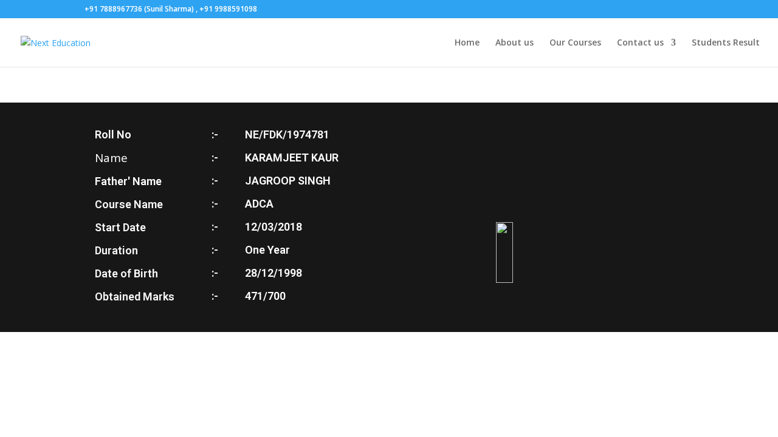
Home (467, 43)
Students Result (726, 43)
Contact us (640, 43)
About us (514, 43)
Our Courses (575, 43)
